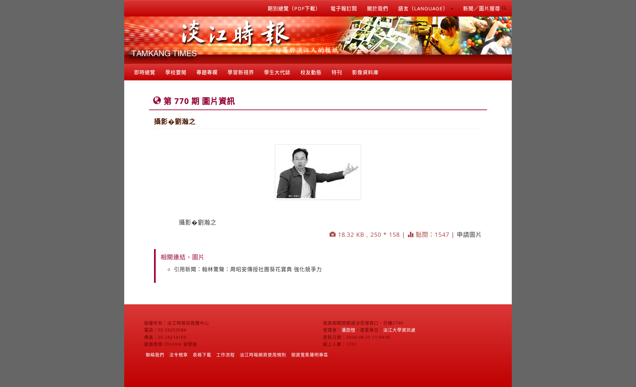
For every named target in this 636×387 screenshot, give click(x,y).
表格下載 (202, 355)
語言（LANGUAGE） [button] (424, 8)
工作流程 (225, 355)
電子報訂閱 (344, 8)
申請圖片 (469, 234)
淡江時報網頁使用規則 (263, 355)
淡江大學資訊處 (399, 330)
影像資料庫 (365, 72)
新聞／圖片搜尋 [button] (482, 8)
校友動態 (311, 72)
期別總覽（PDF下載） (294, 8)
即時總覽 (144, 72)
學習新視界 (241, 72)
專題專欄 (207, 72)
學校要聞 (175, 72)
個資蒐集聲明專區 (309, 355)
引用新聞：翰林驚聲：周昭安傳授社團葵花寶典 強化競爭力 (248, 269)
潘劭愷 (348, 330)
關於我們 (377, 8)
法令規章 (178, 355)
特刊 (337, 72)
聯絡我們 (155, 355)
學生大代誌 (277, 72)
